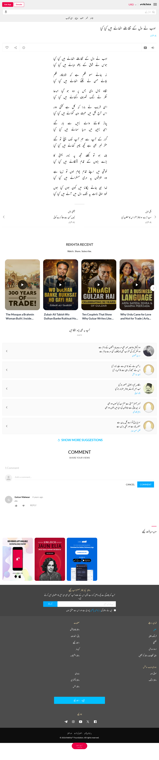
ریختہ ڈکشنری (75, 680)
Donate (19, 4)
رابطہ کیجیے (76, 642)
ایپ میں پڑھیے (79, 746)
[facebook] (95, 721)
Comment (145, 484)
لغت (81, 18)
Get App (7, 4)
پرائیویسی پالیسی (95, 610)
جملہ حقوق (69, 733)
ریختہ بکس (76, 686)
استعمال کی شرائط (78, 733)
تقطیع (155, 642)
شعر (87, 18)
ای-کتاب (69, 18)
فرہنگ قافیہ (153, 636)
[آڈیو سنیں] (153, 47)
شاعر (91, 18)
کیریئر (78, 649)
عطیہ (155, 629)
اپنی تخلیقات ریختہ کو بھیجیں (148, 655)
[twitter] (87, 721)
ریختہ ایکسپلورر (75, 655)
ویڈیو (76, 18)
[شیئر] (15, 47)
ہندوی (77, 673)
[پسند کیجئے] (6, 47)
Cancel (130, 484)
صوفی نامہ (153, 673)
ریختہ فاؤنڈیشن (75, 629)
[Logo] (145, 4)
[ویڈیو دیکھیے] (145, 47)
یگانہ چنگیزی (153, 36)
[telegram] (66, 721)
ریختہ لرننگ (153, 680)
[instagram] (73, 721)
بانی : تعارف (75, 636)
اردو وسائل (153, 649)
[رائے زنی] (24, 47)
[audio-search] (5, 11)
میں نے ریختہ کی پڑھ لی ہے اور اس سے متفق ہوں (89, 610)
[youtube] (80, 721)
